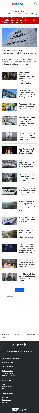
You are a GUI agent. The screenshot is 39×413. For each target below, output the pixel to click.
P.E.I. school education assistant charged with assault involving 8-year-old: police (28, 150)
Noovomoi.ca (6, 400)
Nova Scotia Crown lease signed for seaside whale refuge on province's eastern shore (27, 206)
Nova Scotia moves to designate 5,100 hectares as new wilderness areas (27, 234)
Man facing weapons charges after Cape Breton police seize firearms (27, 191)
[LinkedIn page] (25, 344)
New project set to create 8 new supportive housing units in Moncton (26, 177)
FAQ (24, 334)
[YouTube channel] (21, 344)
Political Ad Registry (8, 375)
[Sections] (4, 4)
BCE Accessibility (8, 362)
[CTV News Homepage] (19, 4)
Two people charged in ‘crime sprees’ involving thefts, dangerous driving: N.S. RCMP (27, 121)
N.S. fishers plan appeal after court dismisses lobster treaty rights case (26, 164)
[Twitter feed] (13, 344)
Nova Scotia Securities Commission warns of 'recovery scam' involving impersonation (27, 78)
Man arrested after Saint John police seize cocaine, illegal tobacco (27, 263)
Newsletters (31, 334)
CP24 (4, 384)
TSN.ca (4, 389)
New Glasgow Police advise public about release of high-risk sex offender (27, 277)
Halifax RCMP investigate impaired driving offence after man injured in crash (27, 93)
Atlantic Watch (7, 14)
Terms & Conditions (8, 373)
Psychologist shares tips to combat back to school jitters (27, 106)
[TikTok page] (17, 344)
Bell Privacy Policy (8, 371)
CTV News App (7, 334)
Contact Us (17, 334)
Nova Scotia (19, 14)
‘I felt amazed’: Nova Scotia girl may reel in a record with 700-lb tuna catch (27, 136)
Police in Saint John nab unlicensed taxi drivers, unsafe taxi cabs (19, 53)
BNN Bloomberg (7, 386)
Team (4, 337)
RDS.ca (4, 402)
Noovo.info (6, 397)
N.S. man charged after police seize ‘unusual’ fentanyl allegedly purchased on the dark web (27, 249)
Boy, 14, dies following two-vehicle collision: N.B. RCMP (27, 220)
